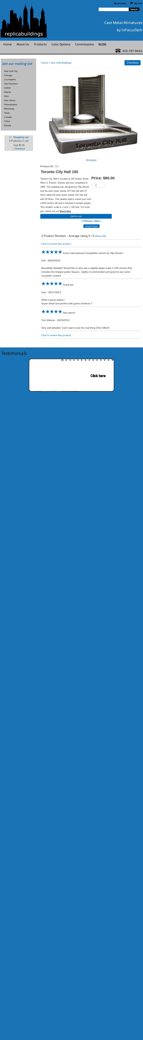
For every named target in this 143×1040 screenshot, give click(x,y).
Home (7, 44)
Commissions (84, 44)
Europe (7, 125)
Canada (8, 117)
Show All (100, 236)
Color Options (60, 44)
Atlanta (7, 92)
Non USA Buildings (61, 62)
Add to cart (76, 216)
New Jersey (9, 100)
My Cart (137, 3)
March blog (65, 211)
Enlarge (91, 160)
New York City (10, 71)
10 (97, 360)
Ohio (6, 96)
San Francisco (11, 84)
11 (101, 360)
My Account (120, 3)
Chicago (8, 75)
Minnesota (9, 109)
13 (108, 360)
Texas (7, 113)
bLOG (102, 44)
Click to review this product (56, 243)
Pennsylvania (10, 104)
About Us (23, 44)
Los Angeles (10, 79)
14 (112, 360)
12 (105, 360)
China (7, 121)
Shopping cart (21, 137)
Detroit (7, 88)
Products (40, 44)
